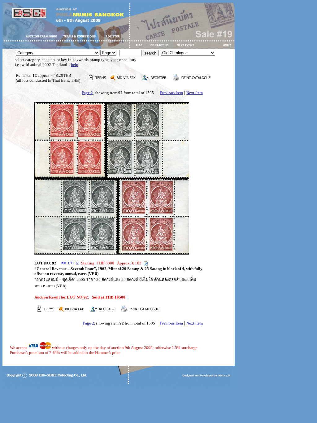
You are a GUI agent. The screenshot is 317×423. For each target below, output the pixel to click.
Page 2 (87, 92)
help (74, 64)
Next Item (194, 92)
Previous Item (171, 92)
